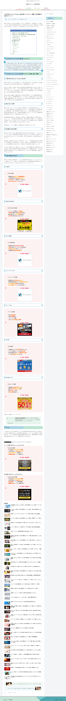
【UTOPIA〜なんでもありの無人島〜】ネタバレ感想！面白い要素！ (23, 34)
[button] (61, 13)
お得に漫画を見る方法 (15, 40)
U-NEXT (14, 42)
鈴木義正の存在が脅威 (16, 39)
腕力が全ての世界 (16, 37)
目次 (22, 30)
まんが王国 (14, 45)
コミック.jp (14, 48)
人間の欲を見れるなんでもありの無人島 (19, 36)
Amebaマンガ (15, 51)
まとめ (13, 53)
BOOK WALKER (15, 43)
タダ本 (14, 50)
